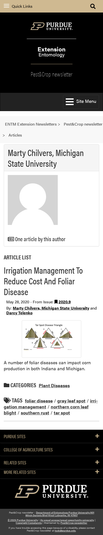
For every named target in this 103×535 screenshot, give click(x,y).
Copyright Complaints (29, 523)
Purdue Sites (15, 436)
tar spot (62, 412)
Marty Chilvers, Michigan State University (51, 308)
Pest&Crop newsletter (51, 74)
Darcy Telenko (19, 313)
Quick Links (22, 6)
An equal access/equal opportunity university (67, 520)
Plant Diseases (54, 385)
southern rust (35, 412)
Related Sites (15, 462)
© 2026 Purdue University (23, 520)
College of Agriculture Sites (28, 449)
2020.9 (64, 302)
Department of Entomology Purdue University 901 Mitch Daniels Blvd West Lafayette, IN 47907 (60, 514)
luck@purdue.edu (65, 530)
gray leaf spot (71, 400)
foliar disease (39, 400)
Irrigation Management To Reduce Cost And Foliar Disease (43, 280)
